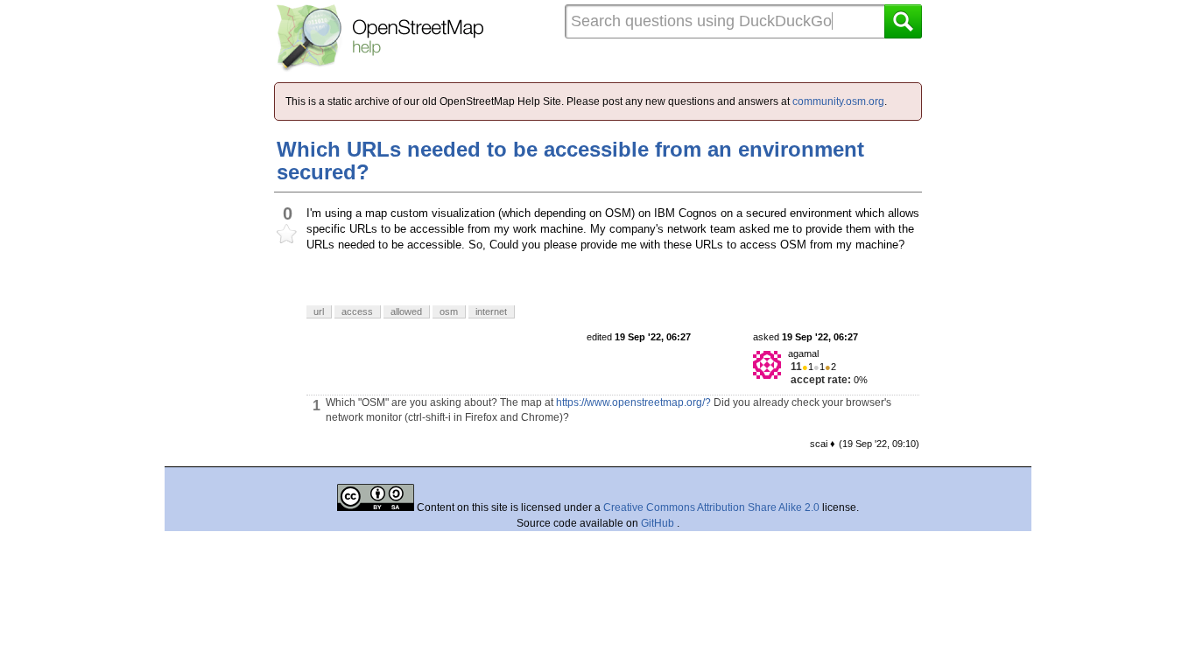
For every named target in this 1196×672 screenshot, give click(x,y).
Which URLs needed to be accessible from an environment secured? (570, 160)
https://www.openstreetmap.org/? (633, 402)
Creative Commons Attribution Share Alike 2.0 (711, 507)
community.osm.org (838, 101)
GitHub (659, 523)
